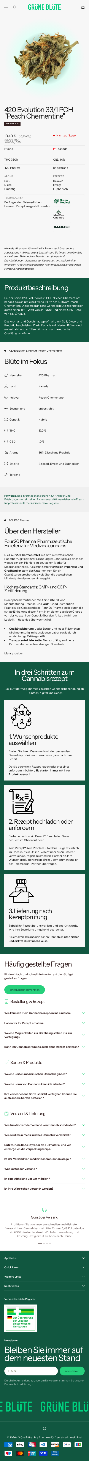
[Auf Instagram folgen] (44, 1428)
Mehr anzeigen (14, 653)
